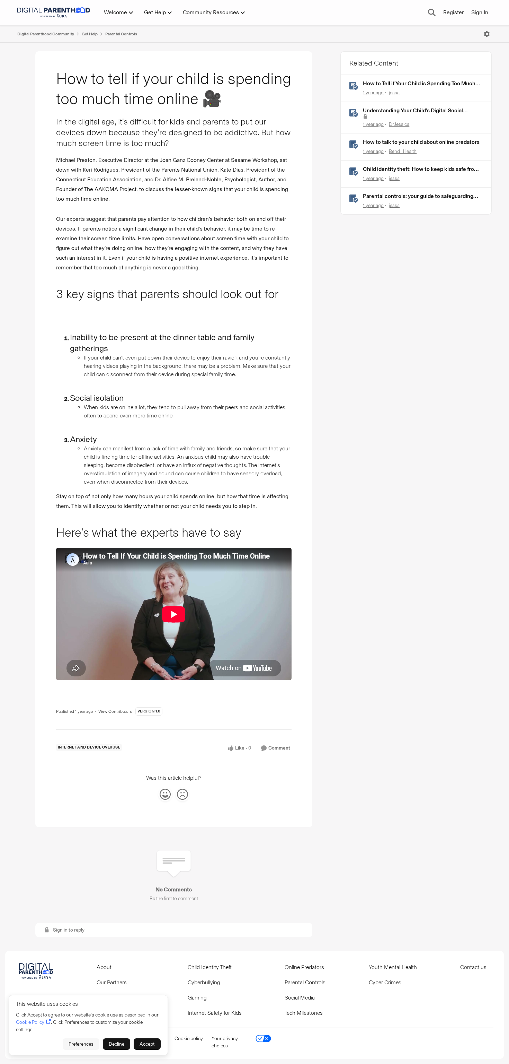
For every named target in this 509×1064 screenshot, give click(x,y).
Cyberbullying (204, 982)
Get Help (90, 34)
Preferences (81, 1044)
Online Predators (304, 967)
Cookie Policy (30, 1022)
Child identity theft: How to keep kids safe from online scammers (421, 169)
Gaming (197, 997)
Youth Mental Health (393, 967)
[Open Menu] (487, 34)
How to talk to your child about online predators (421, 142)
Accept (147, 1044)
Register (453, 12)
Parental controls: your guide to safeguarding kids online (418, 196)
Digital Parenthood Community (45, 34)
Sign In (479, 12)
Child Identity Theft (210, 967)
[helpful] (165, 794)
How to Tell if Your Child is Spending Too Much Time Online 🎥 (419, 83)
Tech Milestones (304, 1013)
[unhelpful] (182, 794)
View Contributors (115, 711)
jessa (394, 93)
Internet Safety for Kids (215, 1013)
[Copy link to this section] (65, 311)
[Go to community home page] (53, 12)
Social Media (300, 997)
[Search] (432, 12)
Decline (116, 1044)
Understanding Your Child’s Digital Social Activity (413, 110)
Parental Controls (121, 34)
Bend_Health (403, 151)
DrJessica (399, 124)
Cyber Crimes (385, 982)
